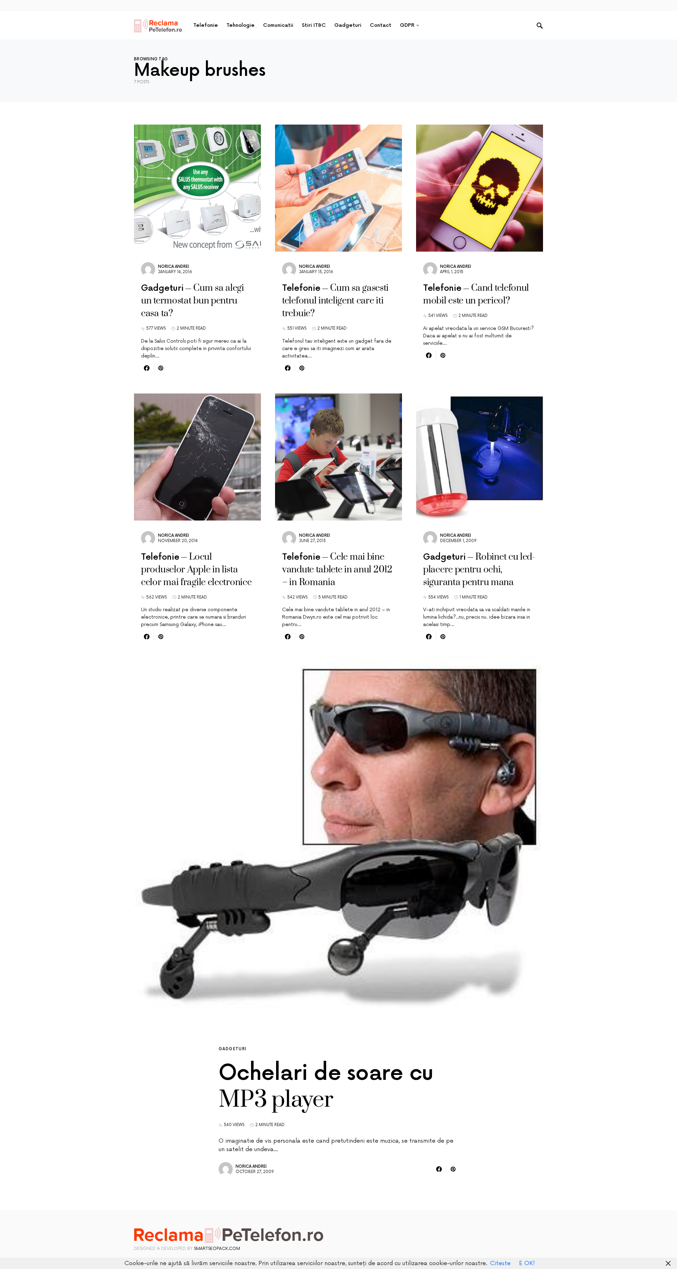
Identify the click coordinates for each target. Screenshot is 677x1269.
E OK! (527, 1263)
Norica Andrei (173, 266)
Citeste (500, 1263)
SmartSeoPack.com (217, 1248)
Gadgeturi (232, 1049)
